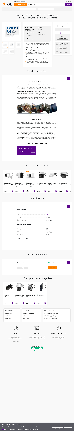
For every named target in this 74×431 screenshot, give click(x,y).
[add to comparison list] (47, 24)
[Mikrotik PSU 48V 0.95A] (8, 287)
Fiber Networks (8, 318)
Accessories (25, 316)
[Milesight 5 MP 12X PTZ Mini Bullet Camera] (52, 175)
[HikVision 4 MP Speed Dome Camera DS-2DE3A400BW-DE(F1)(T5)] (19, 287)
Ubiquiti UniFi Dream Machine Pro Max (52, 312)
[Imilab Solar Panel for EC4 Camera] (30, 287)
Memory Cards (46, 9)
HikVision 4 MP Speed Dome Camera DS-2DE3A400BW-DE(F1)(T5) (19, 295)
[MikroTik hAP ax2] (41, 287)
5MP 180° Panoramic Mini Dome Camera (41, 182)
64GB (47, 214)
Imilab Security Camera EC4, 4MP (19, 182)
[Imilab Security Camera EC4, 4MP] (19, 175)
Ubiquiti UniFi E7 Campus (49, 315)
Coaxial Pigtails (26, 318)
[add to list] (50, 24)
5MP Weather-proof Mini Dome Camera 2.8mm (63, 182)
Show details (35, 429)
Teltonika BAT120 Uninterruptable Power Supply (53, 316)
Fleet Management (8, 319)
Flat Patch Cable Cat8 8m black (50, 318)
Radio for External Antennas (28, 313)
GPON (24, 315)
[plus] (68, 26)
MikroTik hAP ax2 (40, 293)
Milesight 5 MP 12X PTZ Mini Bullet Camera (52, 182)
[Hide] (68, 78)
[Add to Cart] (23, 191)
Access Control (26, 312)
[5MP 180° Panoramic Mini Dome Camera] (41, 175)
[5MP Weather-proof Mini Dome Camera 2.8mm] (63, 175)
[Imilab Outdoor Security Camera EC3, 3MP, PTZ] (8, 175)
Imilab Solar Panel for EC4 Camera (30, 294)
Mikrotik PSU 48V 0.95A (7, 294)
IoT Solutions (7, 315)
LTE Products (7, 312)
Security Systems (28, 9)
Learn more (40, 426)
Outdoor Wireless (8, 313)
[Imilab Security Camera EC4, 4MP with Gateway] (30, 175)
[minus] (56, 26)
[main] (8, 4)
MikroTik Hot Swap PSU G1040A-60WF (51, 319)
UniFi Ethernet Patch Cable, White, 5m (51, 313)
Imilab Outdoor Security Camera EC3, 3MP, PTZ (8, 182)
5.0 (16, 179)
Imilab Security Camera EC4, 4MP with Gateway (30, 182)
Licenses (6, 316)
